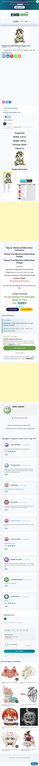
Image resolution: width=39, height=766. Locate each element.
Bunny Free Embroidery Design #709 (16, 46)
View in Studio (13, 309)
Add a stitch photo (9, 635)
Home (25, 418)
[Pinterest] (11, 56)
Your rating (7, 630)
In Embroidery (20, 4)
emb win (8, 50)
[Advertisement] (19, 78)
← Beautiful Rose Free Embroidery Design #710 (19, 429)
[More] (19, 56)
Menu (16, 21)
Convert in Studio (26, 309)
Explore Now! (20, 7)
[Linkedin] (8, 56)
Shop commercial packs (19, 348)
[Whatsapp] (15, 56)
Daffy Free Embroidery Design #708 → (20, 425)
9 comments (26, 50)
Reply (6, 454)
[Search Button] (22, 21)
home (33, 50)
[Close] (37, 1)
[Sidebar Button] (26, 21)
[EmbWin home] (19, 14)
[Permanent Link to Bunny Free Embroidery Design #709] (19, 35)
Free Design (21, 418)
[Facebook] (4, 56)
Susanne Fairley (15, 521)
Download (19, 306)
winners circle (18, 127)
